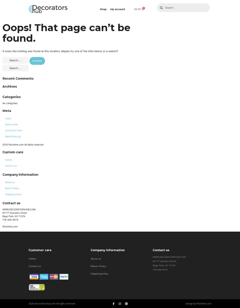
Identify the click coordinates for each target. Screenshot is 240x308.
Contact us (11, 165)
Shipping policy (13, 194)
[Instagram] (120, 303)
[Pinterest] (126, 303)
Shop (103, 9)
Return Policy (12, 188)
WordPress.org (13, 136)
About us (10, 182)
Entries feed (11, 124)
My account (117, 9)
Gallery (8, 159)
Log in (8, 118)
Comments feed (13, 130)
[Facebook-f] (113, 303)
